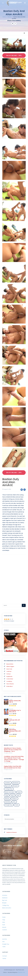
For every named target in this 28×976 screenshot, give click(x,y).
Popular (10, 17)
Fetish (19, 792)
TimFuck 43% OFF (14, 720)
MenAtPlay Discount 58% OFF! (15, 730)
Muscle (7, 798)
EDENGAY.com (21, 972)
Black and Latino (10, 792)
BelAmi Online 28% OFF (15, 701)
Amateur (7, 782)
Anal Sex (7, 801)
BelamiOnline (9, 664)
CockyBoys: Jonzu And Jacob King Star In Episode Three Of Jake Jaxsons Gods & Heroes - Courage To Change (14, 759)
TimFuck (8, 674)
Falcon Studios (10, 684)
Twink (16, 805)
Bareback (16, 782)
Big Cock (7, 786)
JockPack (8, 671)
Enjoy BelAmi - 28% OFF (14, 56)
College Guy (8, 789)
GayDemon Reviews (11, 832)
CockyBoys (9, 681)
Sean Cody (9, 669)
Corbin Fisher (9, 679)
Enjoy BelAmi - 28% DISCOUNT (14, 473)
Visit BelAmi (8, 851)
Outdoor (14, 798)
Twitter (4, 958)
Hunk (18, 795)
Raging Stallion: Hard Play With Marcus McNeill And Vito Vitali (12, 767)
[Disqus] (14, 577)
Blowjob (15, 786)
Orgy (6, 795)
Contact (4, 956)
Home (4, 17)
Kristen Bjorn (9, 686)
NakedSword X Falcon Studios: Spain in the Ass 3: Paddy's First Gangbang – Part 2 (12, 749)
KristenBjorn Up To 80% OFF (15, 711)
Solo (14, 801)
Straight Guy (8, 805)
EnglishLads (9, 676)
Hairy (12, 795)
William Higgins (10, 666)
